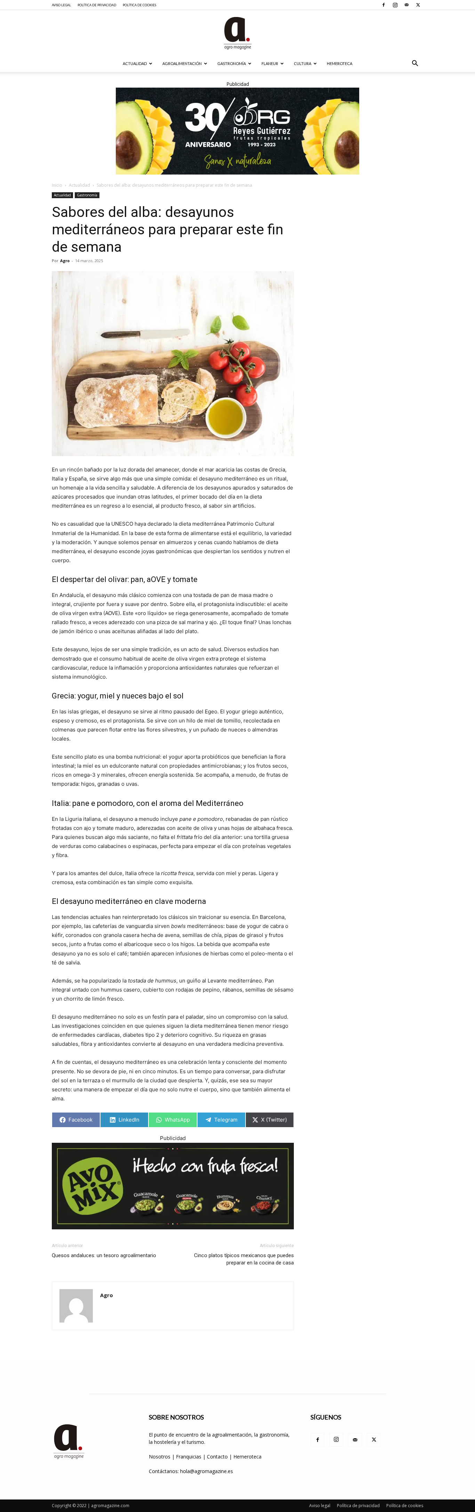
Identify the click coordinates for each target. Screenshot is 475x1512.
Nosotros (159, 1456)
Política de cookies (139, 5)
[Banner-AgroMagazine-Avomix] (173, 1186)
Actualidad (135, 63)
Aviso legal (61, 5)
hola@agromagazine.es (206, 1471)
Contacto (218, 1456)
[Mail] (406, 5)
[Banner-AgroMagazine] (237, 131)
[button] (414, 64)
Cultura (302, 63)
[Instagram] (395, 5)
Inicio (57, 185)
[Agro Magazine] (237, 33)
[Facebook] (383, 5)
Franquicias (188, 1456)
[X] (418, 5)
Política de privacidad (97, 5)
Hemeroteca (339, 63)
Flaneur (269, 63)
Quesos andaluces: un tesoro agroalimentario (104, 1255)
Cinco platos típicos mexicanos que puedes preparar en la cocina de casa (244, 1259)
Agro (65, 260)
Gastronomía (231, 63)
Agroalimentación (182, 63)
